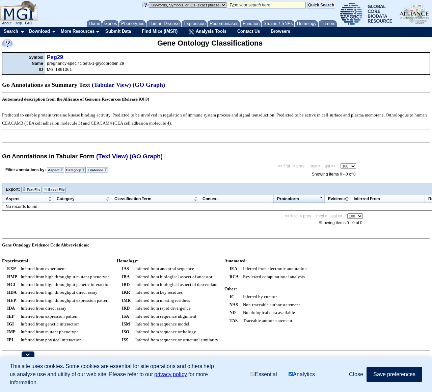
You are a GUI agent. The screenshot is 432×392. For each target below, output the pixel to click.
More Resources (77, 31)
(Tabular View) (111, 84)
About (6, 23)
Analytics (304, 374)
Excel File (56, 189)
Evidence (337, 199)
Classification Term (133, 199)
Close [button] (356, 374)
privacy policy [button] (170, 374)
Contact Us (248, 31)
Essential (266, 374)
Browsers (280, 31)
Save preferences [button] (394, 374)
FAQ (28, 23)
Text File (33, 189)
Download (39, 31)
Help (18, 23)
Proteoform (288, 199)
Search (11, 31)
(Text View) (112, 156)
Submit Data (118, 31)
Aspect (13, 199)
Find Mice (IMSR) (160, 31)
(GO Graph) (149, 84)
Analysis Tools (210, 31)
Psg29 (55, 57)
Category (66, 199)
